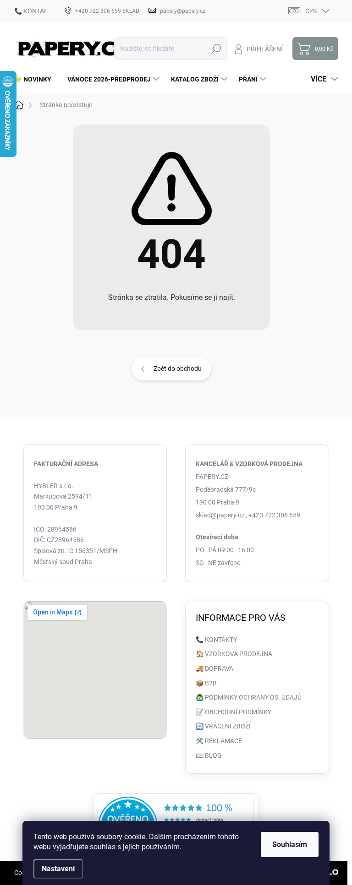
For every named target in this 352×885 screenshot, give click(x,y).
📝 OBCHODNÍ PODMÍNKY (233, 712)
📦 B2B (206, 683)
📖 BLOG (209, 755)
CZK (311, 11)
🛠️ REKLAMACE (219, 740)
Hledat (216, 48)
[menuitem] (36, 79)
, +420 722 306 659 (273, 515)
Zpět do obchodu (178, 368)
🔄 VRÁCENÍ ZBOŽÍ (223, 726)
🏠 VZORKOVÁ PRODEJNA (234, 653)
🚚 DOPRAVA (214, 668)
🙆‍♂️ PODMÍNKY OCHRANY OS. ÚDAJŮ (249, 697)
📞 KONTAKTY (34, 11)
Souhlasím (289, 844)
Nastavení (58, 868)
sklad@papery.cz (220, 515)
